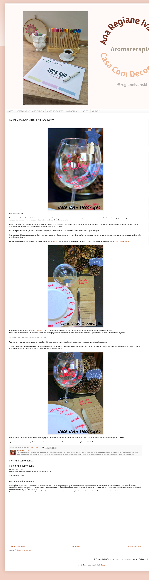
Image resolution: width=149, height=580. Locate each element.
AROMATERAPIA (72, 111)
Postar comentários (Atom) (23, 550)
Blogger (103, 565)
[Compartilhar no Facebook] (53, 448)
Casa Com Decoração (122, 241)
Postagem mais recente (17, 546)
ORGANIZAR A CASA (55, 111)
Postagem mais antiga (134, 546)
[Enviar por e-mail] (46, 448)
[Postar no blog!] (48, 448)
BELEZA (86, 111)
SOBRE (10, 111)
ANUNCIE (96, 111)
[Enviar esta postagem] (42, 447)
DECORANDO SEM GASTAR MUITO (30, 111)
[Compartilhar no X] (51, 448)
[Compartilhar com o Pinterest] (55, 448)
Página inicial (76, 546)
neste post (53, 241)
